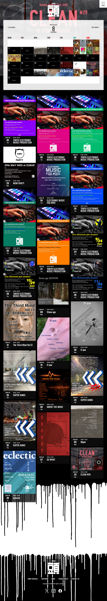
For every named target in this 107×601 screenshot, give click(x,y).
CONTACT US (75, 579)
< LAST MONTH (11, 27)
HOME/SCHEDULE (33, 579)
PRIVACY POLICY (63, 579)
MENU (53, 579)
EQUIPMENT (44, 579)
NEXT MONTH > (95, 27)
